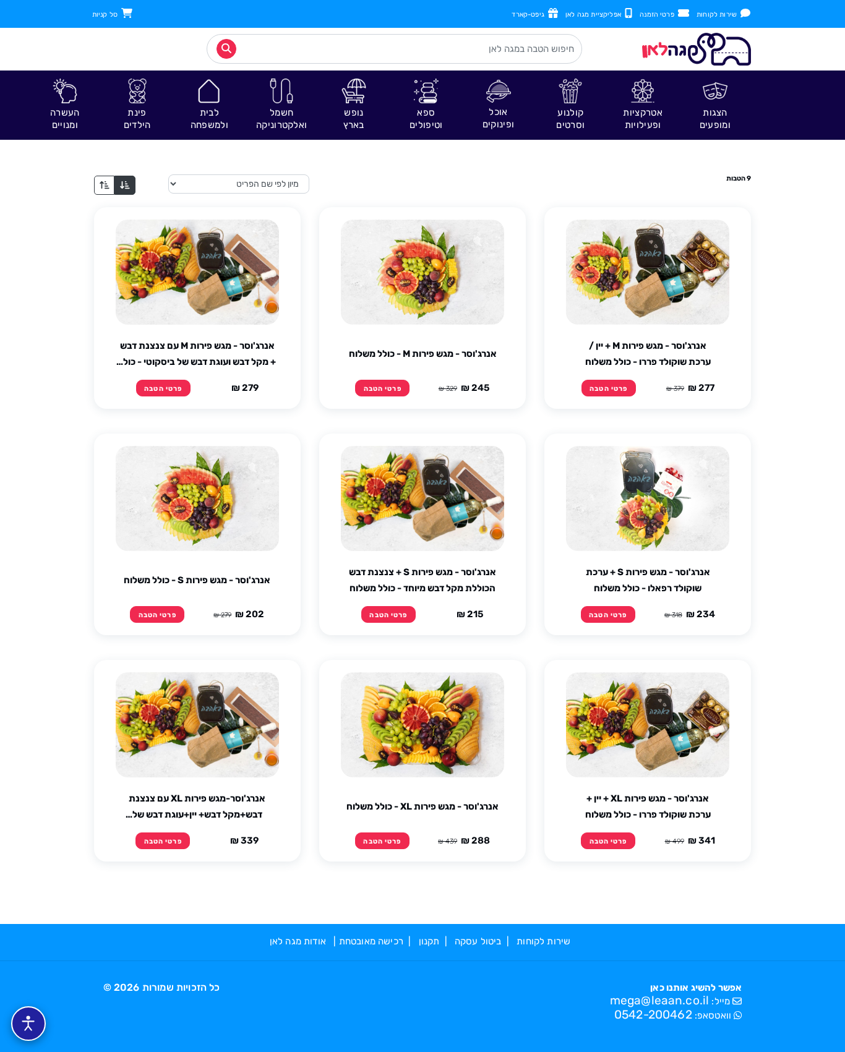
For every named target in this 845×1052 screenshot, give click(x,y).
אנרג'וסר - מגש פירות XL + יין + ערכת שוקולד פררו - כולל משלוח (648, 806)
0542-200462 (653, 1014)
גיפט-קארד (530, 15)
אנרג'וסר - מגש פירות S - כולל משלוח (197, 580)
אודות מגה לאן (298, 941)
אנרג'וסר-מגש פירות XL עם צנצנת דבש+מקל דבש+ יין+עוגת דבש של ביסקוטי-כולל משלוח (197, 808)
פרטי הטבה (608, 389)
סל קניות (107, 15)
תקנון (429, 941)
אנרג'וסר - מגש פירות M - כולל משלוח (423, 353)
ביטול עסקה (478, 941)
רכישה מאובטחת (371, 941)
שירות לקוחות (718, 15)
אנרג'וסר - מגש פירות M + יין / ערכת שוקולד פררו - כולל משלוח (648, 353)
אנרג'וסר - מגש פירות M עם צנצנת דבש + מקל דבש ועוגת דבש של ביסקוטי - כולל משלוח (197, 355)
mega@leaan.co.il (660, 1000)
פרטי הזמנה (659, 15)
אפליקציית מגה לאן (595, 15)
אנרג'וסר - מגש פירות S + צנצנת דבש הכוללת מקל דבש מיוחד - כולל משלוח (422, 580)
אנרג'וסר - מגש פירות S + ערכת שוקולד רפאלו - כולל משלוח (648, 580)
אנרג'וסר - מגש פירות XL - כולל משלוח (422, 806)
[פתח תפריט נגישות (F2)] (28, 1023)
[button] (715, 105)
